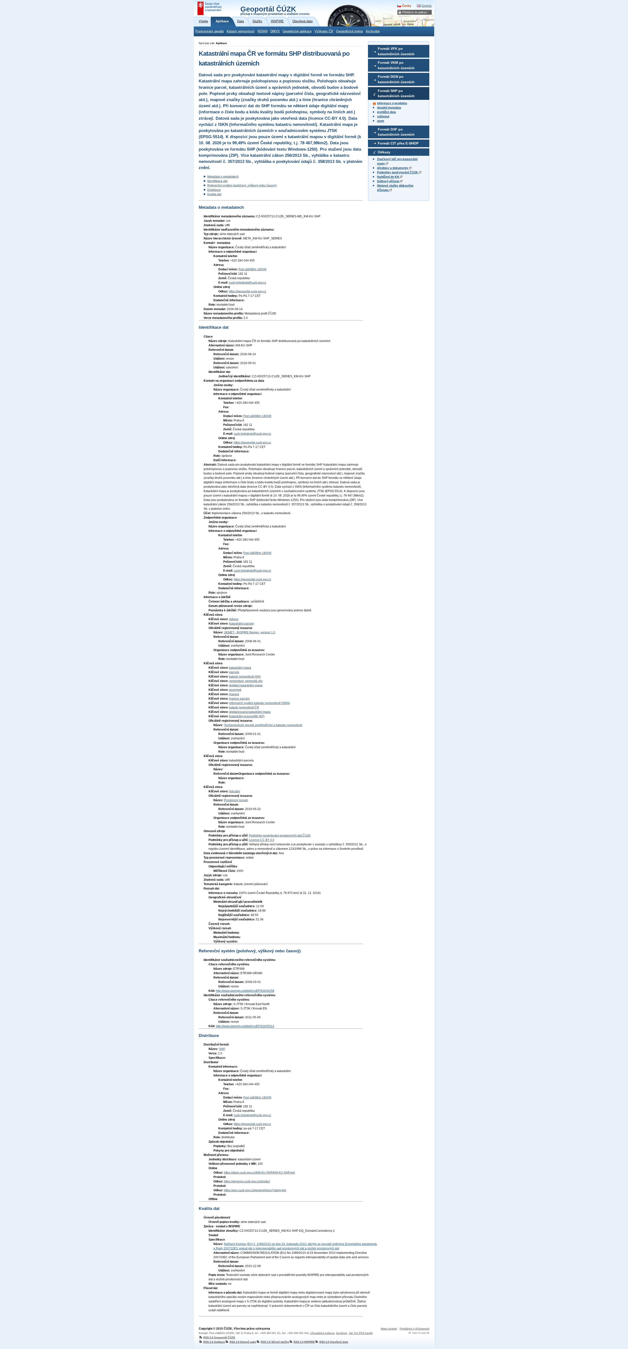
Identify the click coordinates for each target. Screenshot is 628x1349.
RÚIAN (262, 31)
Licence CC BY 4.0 (261, 840)
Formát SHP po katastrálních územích (396, 93)
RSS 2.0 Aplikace (214, 1341)
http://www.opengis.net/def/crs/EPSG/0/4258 (245, 991)
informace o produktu (392, 103)
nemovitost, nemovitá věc (246, 681)
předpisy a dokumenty (393, 168)
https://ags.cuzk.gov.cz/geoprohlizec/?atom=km (255, 1190)
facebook (341, 1333)
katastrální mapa (240, 667)
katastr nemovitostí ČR (244, 707)
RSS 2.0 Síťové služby (275, 1341)
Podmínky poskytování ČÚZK (398, 172)
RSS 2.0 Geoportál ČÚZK (219, 1337)
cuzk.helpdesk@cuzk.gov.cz (247, 282)
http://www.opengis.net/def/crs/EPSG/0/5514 (245, 1026)
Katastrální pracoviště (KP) (246, 716)
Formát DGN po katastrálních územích (396, 79)
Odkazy (384, 152)
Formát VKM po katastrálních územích (396, 65)
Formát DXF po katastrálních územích (396, 132)
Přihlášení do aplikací (414, 12)
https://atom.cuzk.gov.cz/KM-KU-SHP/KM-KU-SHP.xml (259, 1172)
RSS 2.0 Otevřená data (333, 1341)
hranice (234, 694)
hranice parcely (239, 698)
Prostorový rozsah (236, 800)
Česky (406, 6)
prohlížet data (386, 112)
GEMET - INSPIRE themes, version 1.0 (249, 632)
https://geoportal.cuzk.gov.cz (247, 291)
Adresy (233, 619)
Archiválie (373, 31)
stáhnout (383, 116)
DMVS (275, 31)
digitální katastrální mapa (245, 685)
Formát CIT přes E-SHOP (398, 143)
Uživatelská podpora (322, 1333)
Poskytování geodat (209, 31)
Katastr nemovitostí (241, 31)
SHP (222, 1049)
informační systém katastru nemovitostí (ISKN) (259, 703)
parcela (234, 672)
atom (380, 121)
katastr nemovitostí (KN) (245, 676)
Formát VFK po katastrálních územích (396, 51)
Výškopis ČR (323, 31)
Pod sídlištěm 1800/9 (252, 269)
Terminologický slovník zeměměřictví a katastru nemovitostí (263, 725)
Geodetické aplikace (297, 31)
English (427, 6)
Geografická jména (349, 31)
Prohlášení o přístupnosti (414, 1328)
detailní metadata (389, 107)
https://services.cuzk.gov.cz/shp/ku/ (247, 1181)
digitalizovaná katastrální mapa (250, 712)
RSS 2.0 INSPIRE (304, 1341)
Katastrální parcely (241, 623)
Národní (234, 791)
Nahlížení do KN (388, 177)
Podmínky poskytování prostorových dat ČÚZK (280, 835)
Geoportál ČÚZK (274, 10)
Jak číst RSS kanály (361, 1333)
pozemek (235, 690)
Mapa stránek (389, 1328)
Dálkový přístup (388, 181)
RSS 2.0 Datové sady (243, 1341)
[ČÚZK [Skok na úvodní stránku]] (209, 8)
